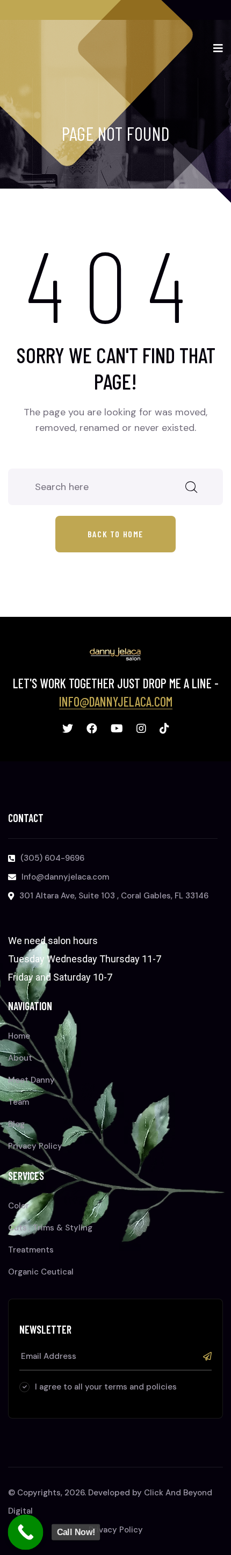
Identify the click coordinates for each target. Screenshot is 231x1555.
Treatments (31, 1249)
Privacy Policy (35, 1146)
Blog (16, 1124)
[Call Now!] (26, 1532)
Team (18, 1102)
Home (19, 1036)
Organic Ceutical (41, 1271)
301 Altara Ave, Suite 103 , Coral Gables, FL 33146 (113, 895)
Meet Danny (31, 1080)
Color (18, 1205)
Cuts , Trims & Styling (50, 1227)
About (20, 1058)
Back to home (115, 534)
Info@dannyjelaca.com (115, 701)
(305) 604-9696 (52, 858)
